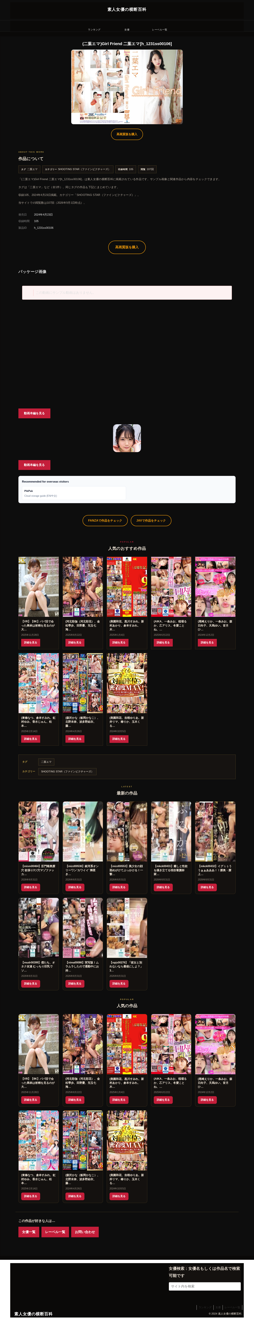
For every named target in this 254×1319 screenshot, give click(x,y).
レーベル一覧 (55, 1232)
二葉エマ (32, 169)
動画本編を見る (34, 413)
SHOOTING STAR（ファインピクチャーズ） (84, 169)
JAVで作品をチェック (151, 520)
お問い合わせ (85, 1232)
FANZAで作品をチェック (105, 520)
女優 (218, 1307)
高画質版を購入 (127, 134)
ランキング (205, 1307)
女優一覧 (29, 1232)
